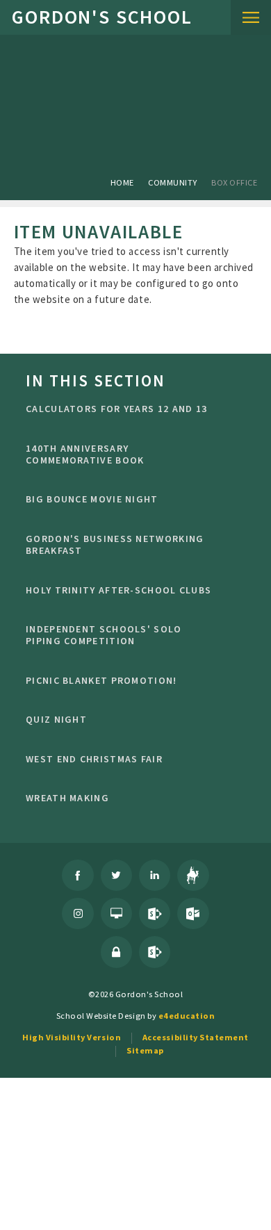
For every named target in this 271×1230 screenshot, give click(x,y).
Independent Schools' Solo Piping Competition (103, 635)
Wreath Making (67, 798)
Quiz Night (56, 719)
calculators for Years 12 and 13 (116, 408)
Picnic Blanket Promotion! (101, 680)
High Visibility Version (71, 1037)
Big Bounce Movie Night (92, 499)
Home (122, 182)
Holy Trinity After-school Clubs (118, 590)
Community (172, 182)
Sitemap (145, 1050)
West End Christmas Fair (94, 759)
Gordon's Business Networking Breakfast (115, 544)
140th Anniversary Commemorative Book (85, 454)
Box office (234, 182)
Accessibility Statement (195, 1037)
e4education (186, 1015)
